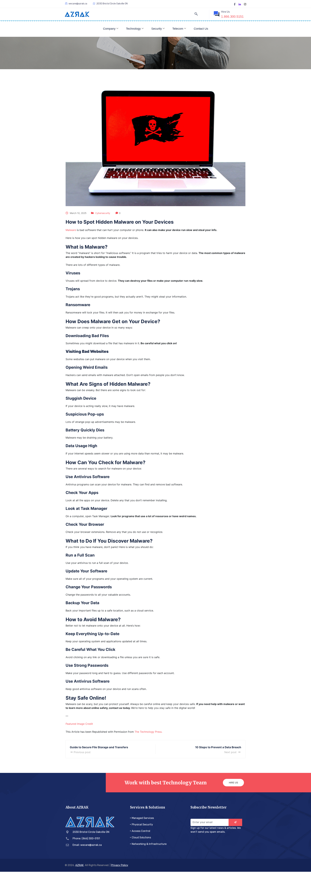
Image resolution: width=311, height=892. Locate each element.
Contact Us (201, 28)
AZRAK (79, 865)
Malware (71, 230)
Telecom (177, 28)
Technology (133, 28)
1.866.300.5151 (232, 16)
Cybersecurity (102, 213)
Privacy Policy (119, 865)
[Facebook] (235, 4)
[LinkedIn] (240, 4)
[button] (196, 14)
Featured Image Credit (79, 723)
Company (109, 28)
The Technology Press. (148, 731)
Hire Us (233, 782)
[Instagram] (245, 4)
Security (156, 28)
